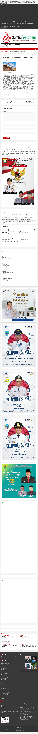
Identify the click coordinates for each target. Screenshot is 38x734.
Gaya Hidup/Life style (5, 23)
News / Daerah (4, 240)
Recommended (22, 23)
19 (2, 251)
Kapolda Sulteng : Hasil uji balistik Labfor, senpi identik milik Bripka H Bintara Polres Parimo (21, 217)
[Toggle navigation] (2, 49)
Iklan (33, 23)
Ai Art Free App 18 (4, 664)
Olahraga (18, 23)
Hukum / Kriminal (4, 262)
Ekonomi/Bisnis (27, 21)
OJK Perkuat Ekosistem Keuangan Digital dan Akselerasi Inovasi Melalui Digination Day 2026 (16, 147)
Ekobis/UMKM (4, 257)
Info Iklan (2, 705)
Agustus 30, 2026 (4, 233)
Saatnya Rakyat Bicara (10, 45)
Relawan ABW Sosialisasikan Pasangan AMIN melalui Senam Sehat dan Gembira (18, 219)
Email (4, 126)
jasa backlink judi (4, 214)
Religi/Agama (4, 21)
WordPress (22, 730)
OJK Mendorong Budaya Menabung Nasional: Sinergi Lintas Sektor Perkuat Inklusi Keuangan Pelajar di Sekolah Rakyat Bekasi (10, 231)
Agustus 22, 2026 (21, 239)
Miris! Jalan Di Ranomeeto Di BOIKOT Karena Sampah (9, 26)
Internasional (4, 264)
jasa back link (4, 217)
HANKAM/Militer (14, 21)
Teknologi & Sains (4, 281)
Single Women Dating (5, 280)
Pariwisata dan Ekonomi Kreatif (7, 272)
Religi (3, 277)
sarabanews (10, 59)
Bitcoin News (4, 255)
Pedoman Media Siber (4, 713)
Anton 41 (9, 233)
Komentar (4, 111)
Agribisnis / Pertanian (5, 252)
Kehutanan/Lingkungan (5, 265)
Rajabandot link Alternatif (6, 221)
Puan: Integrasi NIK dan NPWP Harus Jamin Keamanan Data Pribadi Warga (27, 102)
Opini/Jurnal (4, 271)
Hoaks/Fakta (3, 672)
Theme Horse (30, 729)
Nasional (3, 635)
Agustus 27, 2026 (21, 232)
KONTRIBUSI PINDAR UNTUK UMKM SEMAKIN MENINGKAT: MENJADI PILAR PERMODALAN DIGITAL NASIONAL (19, 151)
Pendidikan (14, 23)
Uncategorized (30, 23)
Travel (26, 23)
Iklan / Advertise (4, 707)
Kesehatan (10, 23)
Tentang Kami (19, 26)
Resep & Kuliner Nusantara (20, 21)
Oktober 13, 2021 (5, 59)
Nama (4, 122)
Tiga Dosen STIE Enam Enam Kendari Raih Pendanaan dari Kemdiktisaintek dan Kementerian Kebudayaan (18, 149)
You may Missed (5, 633)
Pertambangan (9, 21)
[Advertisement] (19, 12)
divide (3, 219)
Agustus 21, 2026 (4, 246)
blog (2, 256)
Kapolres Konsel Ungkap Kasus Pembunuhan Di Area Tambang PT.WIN (10, 102)
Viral (2, 285)
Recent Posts (5, 226)
